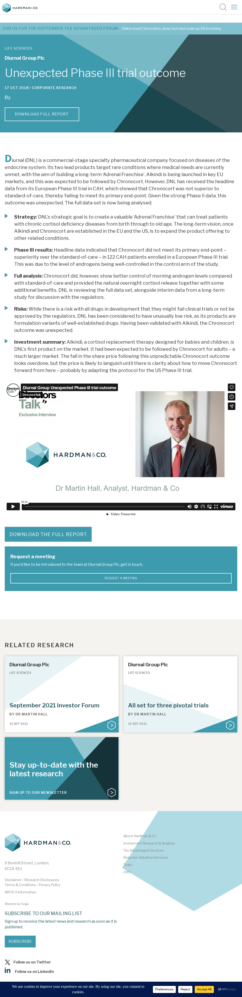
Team (127, 865)
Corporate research (54, 88)
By (28, 714)
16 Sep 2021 (137, 724)
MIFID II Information (20, 892)
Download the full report (48, 534)
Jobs (126, 872)
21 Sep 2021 (18, 724)
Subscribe (20, 941)
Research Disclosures (41, 880)
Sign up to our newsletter (38, 792)
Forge (25, 904)
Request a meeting (121, 578)
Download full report (42, 114)
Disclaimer (13, 880)
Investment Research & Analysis (149, 843)
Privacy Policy (49, 885)
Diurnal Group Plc (24, 58)
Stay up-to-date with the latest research (53, 769)
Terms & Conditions (20, 885)
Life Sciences (18, 48)
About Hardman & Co (139, 836)
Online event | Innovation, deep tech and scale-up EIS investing (171, 28)
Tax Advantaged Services (143, 850)
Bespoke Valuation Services (145, 857)
